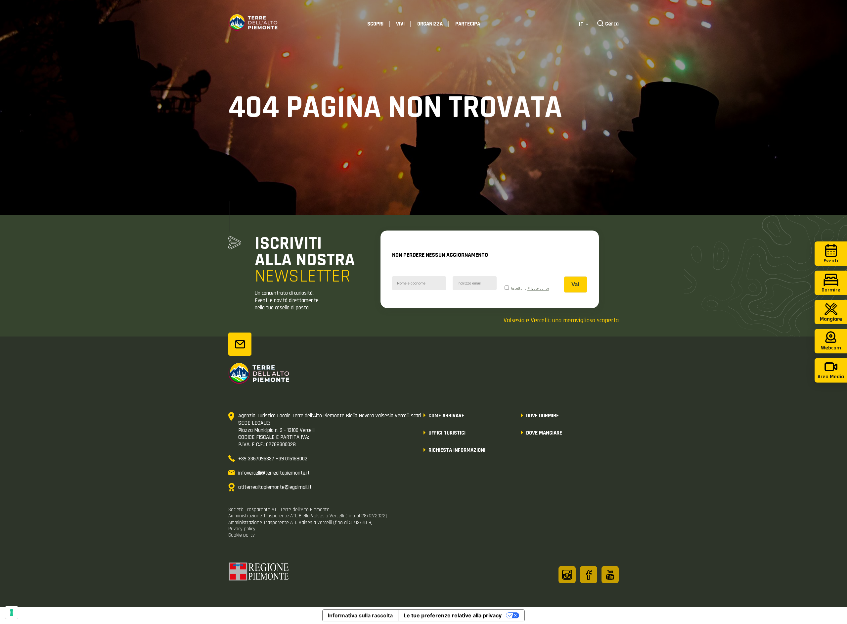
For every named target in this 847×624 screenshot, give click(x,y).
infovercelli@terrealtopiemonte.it (274, 473)
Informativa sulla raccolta (360, 615)
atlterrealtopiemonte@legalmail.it (275, 487)
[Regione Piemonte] (259, 572)
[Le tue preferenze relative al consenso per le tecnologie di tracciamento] (11, 612)
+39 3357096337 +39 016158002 (272, 458)
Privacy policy (538, 288)
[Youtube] (610, 574)
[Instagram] (567, 574)
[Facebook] (588, 574)
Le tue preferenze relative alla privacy (453, 615)
